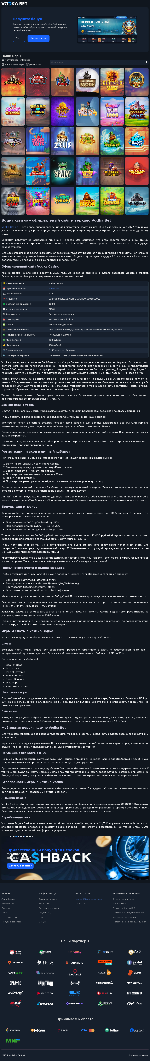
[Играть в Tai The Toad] (87, 141)
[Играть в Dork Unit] (37, 141)
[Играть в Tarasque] (13, 171)
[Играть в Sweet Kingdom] (13, 111)
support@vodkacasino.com (90, 899)
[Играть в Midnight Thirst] (37, 81)
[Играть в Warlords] (13, 141)
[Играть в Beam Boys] (136, 141)
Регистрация (38, 38)
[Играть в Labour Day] (37, 171)
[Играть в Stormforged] (136, 200)
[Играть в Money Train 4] (87, 111)
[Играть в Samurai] (13, 81)
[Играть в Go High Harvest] (112, 200)
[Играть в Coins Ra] (62, 111)
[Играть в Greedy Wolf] (136, 111)
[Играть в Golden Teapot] (136, 171)
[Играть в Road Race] (13, 200)
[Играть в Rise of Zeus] (62, 141)
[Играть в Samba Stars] (87, 171)
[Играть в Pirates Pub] (112, 171)
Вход (19, 38)
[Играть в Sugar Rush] (112, 111)
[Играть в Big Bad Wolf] (87, 81)
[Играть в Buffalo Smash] (112, 81)
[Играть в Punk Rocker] (62, 81)
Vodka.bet (54, 288)
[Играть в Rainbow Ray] (112, 141)
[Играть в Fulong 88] (136, 81)
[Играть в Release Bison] (87, 200)
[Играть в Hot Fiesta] (37, 200)
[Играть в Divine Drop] (62, 200)
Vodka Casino (9, 227)
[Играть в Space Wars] (62, 171)
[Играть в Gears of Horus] (37, 111)
